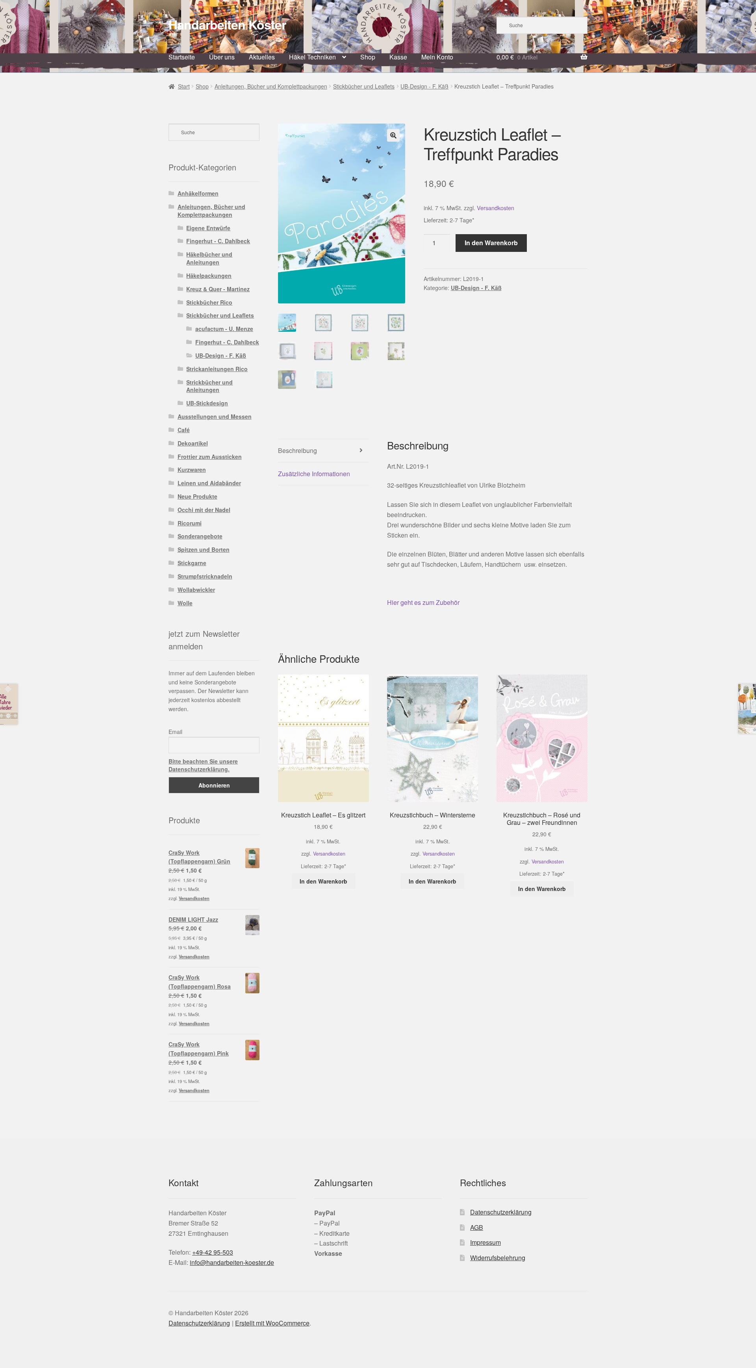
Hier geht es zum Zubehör (423, 602)
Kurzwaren (192, 469)
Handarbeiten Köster (227, 24)
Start (184, 86)
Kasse (398, 56)
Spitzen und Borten (204, 549)
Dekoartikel (193, 443)
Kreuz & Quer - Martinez (218, 289)
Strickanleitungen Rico (217, 369)
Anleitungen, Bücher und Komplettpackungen (271, 86)
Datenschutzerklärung (501, 1211)
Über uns (222, 56)
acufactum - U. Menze (224, 329)
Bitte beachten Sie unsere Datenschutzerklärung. (203, 765)
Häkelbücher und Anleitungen (209, 258)
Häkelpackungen (209, 275)
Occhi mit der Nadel (204, 510)
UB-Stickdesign (207, 403)
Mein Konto (437, 56)
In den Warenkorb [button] (323, 881)
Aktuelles (262, 56)
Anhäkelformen (198, 193)
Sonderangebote (200, 536)
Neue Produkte (197, 496)
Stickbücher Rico (209, 302)
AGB (476, 1227)
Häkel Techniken (312, 56)
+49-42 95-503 (212, 1252)
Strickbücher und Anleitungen (209, 386)
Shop (367, 56)
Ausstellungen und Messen (215, 416)
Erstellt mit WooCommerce (272, 1322)
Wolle (185, 603)
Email (175, 732)
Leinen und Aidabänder (209, 483)
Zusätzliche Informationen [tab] (314, 473)
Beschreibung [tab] (297, 450)
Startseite (182, 56)
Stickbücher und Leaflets (364, 86)
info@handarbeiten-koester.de (232, 1262)
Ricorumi (190, 523)
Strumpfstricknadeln (205, 576)
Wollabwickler (196, 589)
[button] (393, 135)
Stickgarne (192, 563)
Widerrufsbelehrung (497, 1257)
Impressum (485, 1242)
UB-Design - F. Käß (424, 86)
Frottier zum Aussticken (210, 456)
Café (184, 430)
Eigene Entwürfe (208, 228)
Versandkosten (495, 207)
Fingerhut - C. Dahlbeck (218, 241)
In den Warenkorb (491, 242)
